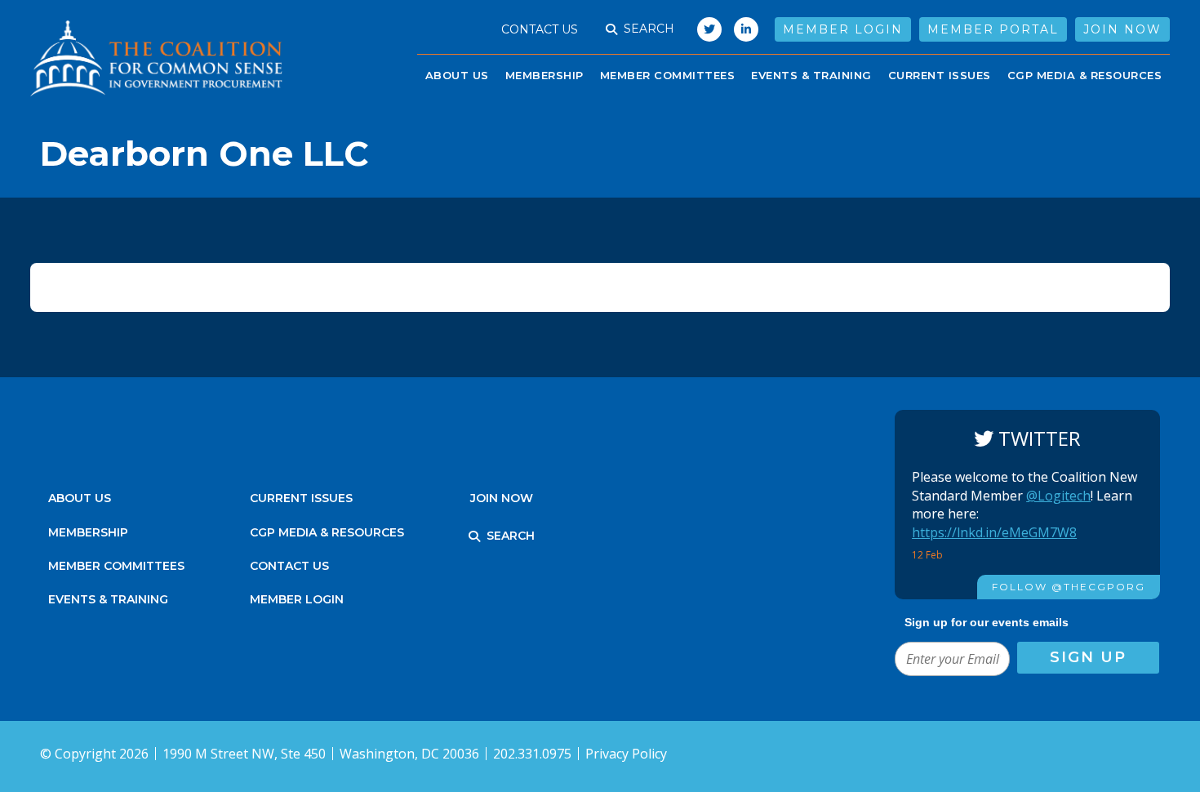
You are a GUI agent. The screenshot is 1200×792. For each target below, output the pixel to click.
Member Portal (993, 29)
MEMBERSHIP (88, 532)
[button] (611, 29)
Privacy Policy (626, 754)
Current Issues (939, 75)
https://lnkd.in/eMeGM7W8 (994, 532)
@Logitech (1058, 496)
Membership (544, 75)
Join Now (1122, 29)
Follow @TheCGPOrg (1068, 587)
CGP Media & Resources (1084, 75)
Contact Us (539, 29)
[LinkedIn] (746, 29)
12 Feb (928, 555)
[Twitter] (705, 29)
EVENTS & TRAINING (811, 75)
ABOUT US (457, 75)
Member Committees (668, 75)
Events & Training (108, 599)
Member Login (843, 29)
